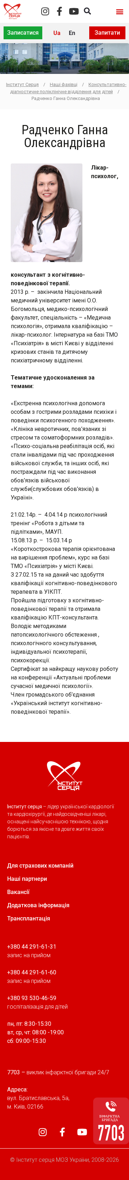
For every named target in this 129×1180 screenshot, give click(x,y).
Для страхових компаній (40, 865)
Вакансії (18, 892)
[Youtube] (74, 11)
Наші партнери (27, 878)
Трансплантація (28, 918)
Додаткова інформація (38, 905)
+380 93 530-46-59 (31, 998)
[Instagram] (45, 11)
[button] (119, 11)
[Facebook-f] (59, 11)
